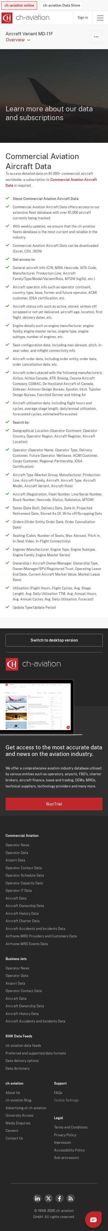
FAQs (58, 1093)
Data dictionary (18, 1069)
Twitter (48, 1198)
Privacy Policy (65, 1135)
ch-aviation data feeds (23, 1046)
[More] (96, 36)
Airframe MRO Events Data (27, 944)
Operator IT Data (19, 891)
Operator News (17, 845)
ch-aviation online (19, 5)
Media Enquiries (18, 1123)
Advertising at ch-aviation (26, 1108)
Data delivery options (22, 1061)
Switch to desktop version (54, 640)
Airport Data (15, 860)
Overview (15, 40)
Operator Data (17, 853)
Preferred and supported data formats (36, 1053)
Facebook (59, 1198)
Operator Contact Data (24, 868)
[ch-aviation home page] (25, 17)
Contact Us (14, 1138)
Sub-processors (66, 1158)
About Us (13, 1093)
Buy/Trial (54, 804)
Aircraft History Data (22, 914)
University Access (20, 1115)
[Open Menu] (100, 18)
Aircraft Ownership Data (25, 906)
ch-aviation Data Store (61, 5)
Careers (12, 1131)
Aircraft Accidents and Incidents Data (35, 929)
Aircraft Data (16, 898)
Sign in (83, 18)
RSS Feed (70, 1198)
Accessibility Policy (69, 1150)
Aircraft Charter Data (23, 921)
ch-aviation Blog (18, 1100)
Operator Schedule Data (25, 875)
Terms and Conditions (71, 1127)
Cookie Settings (66, 1100)
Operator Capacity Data (24, 883)
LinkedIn (37, 1198)
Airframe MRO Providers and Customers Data (41, 936)
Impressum (62, 1143)
